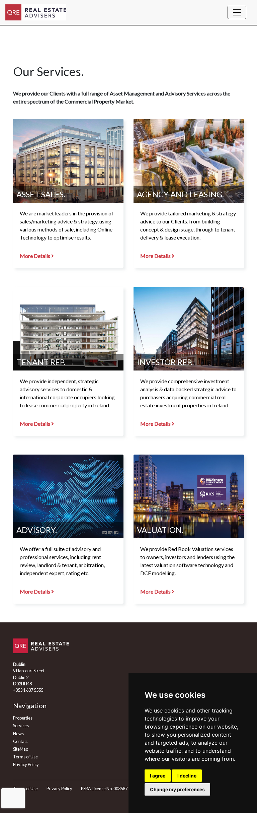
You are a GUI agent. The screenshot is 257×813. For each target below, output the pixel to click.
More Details (35, 256)
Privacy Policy (26, 764)
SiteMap (20, 749)
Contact (20, 741)
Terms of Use (25, 756)
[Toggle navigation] (237, 12)
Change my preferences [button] (177, 789)
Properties (22, 718)
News (18, 733)
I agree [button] (157, 775)
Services (21, 725)
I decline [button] (186, 775)
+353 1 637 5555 (28, 690)
